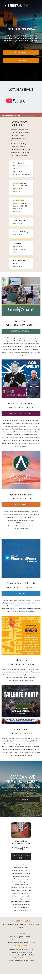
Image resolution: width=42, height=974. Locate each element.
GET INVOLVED (21, 61)
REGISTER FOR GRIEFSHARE (21, 331)
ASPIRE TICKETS (21, 505)
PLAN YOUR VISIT (21, 53)
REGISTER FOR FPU (21, 593)
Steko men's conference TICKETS (21, 414)
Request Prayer (21, 800)
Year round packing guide (21, 856)
